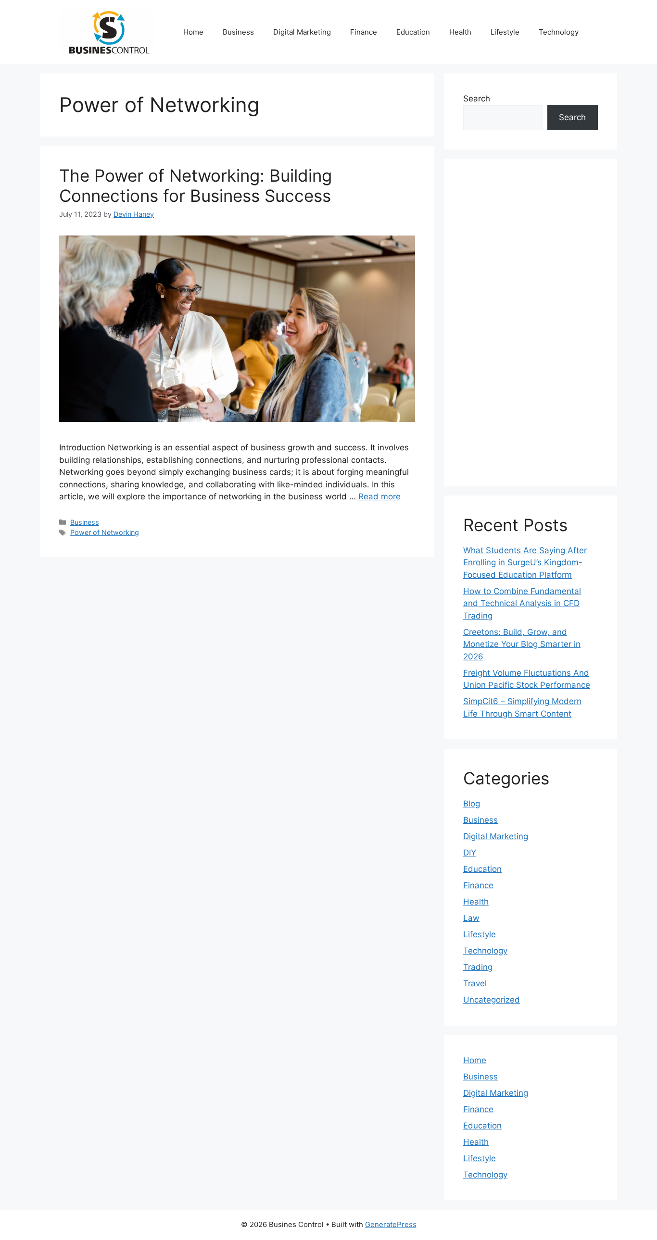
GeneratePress (391, 1224)
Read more (379, 496)
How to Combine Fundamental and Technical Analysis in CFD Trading (522, 603)
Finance (363, 32)
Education (413, 32)
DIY (469, 852)
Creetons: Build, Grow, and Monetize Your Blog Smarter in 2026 (522, 644)
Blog (471, 803)
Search (476, 98)
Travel (475, 983)
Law (471, 918)
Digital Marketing (302, 32)
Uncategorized (491, 999)
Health (460, 32)
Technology (559, 32)
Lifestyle (505, 32)
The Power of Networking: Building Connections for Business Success (195, 185)
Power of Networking (104, 532)
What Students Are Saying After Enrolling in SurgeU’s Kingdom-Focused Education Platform (525, 563)
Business (238, 32)
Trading (478, 967)
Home (193, 32)
